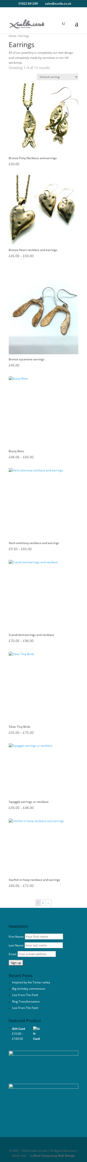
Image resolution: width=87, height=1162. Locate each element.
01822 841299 (28, 3)
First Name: (16, 937)
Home (12, 36)
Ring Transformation (26, 1001)
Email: (13, 954)
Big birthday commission (28, 989)
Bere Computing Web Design (54, 1155)
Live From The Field (25, 995)
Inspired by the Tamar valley (31, 982)
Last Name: (16, 945)
